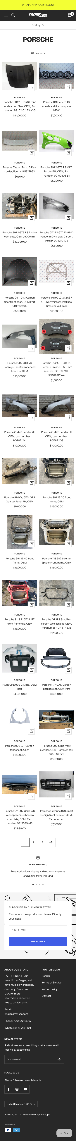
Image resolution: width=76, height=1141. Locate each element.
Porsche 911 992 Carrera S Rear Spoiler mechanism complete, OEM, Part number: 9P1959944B (19, 817)
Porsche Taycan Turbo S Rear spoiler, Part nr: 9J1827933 (20, 169)
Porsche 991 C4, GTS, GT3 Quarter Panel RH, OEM (19, 499)
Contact (46, 995)
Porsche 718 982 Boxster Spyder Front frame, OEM (56, 560)
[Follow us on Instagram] (17, 1089)
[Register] (59, 1059)
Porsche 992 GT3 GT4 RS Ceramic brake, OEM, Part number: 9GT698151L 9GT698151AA (57, 369)
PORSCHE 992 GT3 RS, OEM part (19, 686)
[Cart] (70, 15)
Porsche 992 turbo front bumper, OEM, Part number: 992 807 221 (56, 750)
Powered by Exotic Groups (36, 1114)
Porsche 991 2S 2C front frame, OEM (56, 499)
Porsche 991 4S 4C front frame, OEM (20, 560)
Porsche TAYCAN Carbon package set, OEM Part (56, 686)
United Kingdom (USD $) (19, 1104)
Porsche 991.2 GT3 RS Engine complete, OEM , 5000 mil (19, 234)
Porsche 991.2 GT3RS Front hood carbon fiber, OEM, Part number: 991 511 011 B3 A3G (19, 106)
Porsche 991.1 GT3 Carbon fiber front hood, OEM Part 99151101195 (19, 302)
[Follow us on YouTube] (25, 1089)
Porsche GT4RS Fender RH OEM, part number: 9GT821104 (19, 436)
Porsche (19, 97)
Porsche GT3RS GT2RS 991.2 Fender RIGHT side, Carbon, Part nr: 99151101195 (56, 236)
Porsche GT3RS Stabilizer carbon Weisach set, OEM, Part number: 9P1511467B (56, 623)
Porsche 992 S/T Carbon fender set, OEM (19, 748)
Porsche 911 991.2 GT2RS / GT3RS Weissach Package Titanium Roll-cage (56, 302)
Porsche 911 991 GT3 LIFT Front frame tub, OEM (19, 621)
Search (46, 976)
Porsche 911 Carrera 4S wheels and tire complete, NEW (56, 106)
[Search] (13, 15)
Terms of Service (51, 982)
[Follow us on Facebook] (8, 1089)
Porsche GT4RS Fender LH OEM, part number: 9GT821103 (56, 436)
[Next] (51, 842)
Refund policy (49, 989)
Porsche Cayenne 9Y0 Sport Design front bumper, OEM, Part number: (56, 815)
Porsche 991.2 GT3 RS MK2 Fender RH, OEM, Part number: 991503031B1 (56, 171)
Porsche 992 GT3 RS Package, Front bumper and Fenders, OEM (19, 367)
